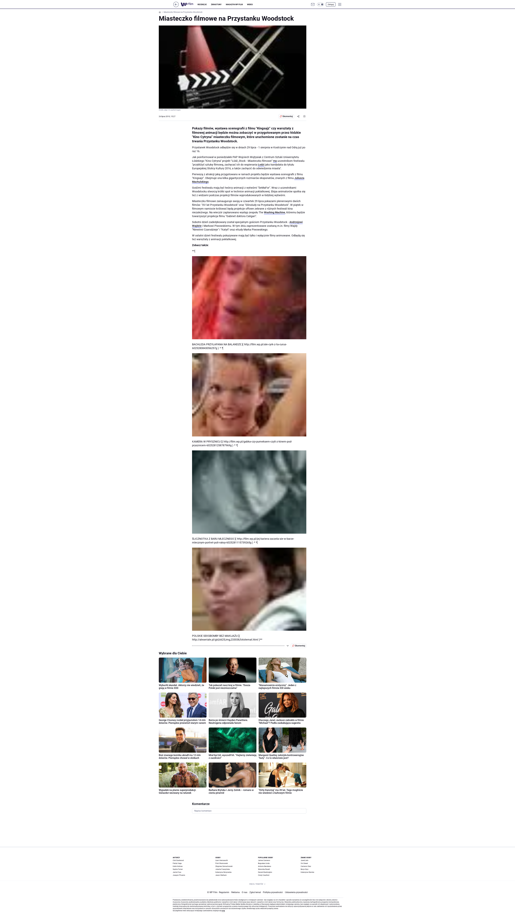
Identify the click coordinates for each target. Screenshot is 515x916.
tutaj (223, 911)
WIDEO (250, 4)
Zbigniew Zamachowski (224, 866)
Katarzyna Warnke (307, 872)
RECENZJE (202, 4)
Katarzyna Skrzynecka (223, 872)
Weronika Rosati (264, 869)
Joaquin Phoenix (179, 875)
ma (275, 160)
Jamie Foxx (177, 872)
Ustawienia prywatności (296, 892)
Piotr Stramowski (221, 863)
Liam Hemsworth (221, 860)
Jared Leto (304, 860)
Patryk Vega (177, 863)
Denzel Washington (265, 872)
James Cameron (264, 860)
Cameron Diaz (306, 866)
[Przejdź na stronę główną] (176, 6)
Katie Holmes (178, 866)
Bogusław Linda (264, 863)
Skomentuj (287, 116)
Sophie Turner (178, 869)
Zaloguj (331, 4)
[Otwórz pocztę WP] (313, 4)
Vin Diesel (304, 863)
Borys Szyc (304, 869)
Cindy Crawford (263, 875)
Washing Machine (274, 212)
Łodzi (261, 164)
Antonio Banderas (264, 866)
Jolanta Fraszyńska (222, 869)
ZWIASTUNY (216, 4)
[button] (320, 4)
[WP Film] (189, 4)
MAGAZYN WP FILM (234, 4)
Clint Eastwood (178, 860)
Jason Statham (221, 875)
